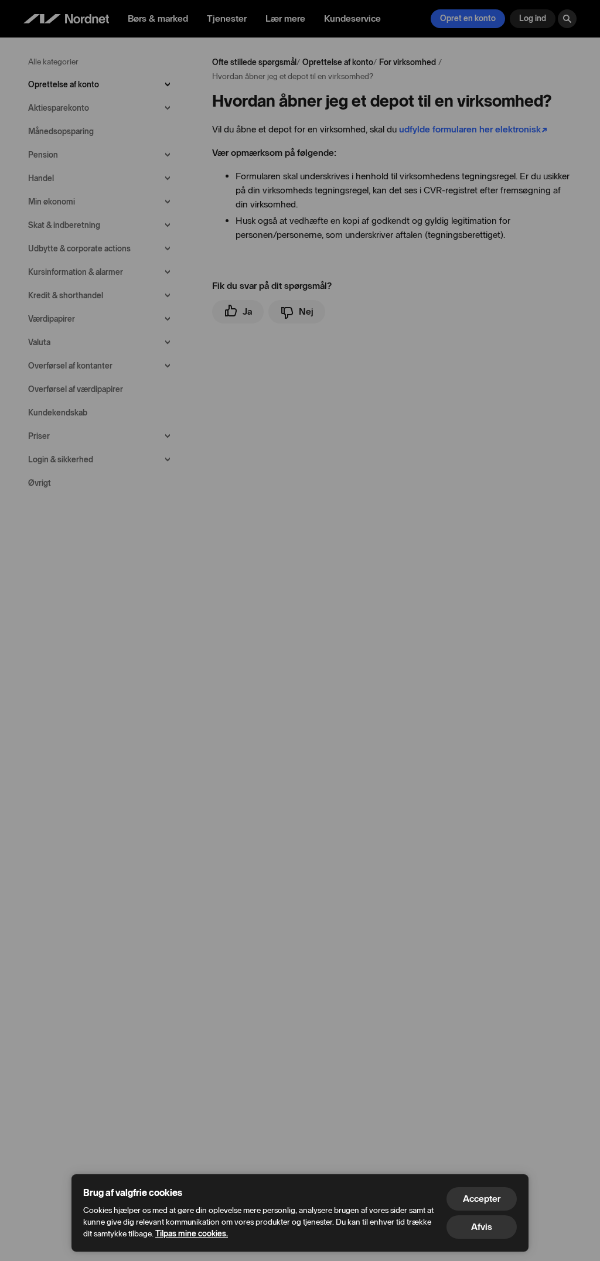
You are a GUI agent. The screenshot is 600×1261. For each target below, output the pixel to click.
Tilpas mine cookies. (191, 1234)
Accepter (481, 1198)
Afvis (481, 1226)
